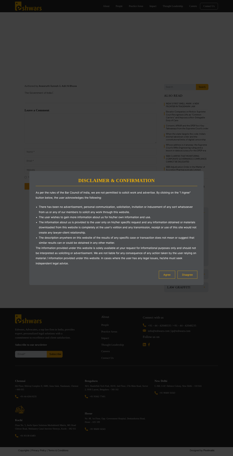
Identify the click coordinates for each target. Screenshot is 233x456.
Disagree (187, 274)
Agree (167, 274)
